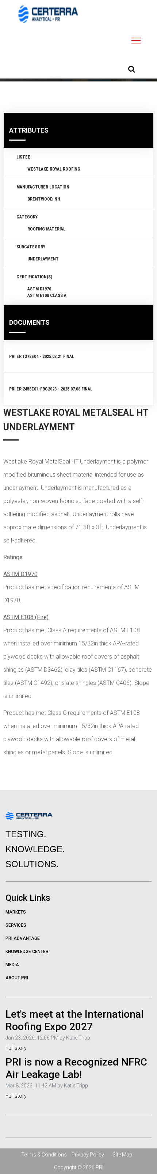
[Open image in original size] (48, 14)
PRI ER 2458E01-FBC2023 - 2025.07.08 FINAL (50, 389)
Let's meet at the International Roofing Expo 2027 (74, 1020)
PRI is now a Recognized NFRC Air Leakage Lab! (76, 1068)
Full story (16, 1048)
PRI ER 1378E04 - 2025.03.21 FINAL (41, 356)
